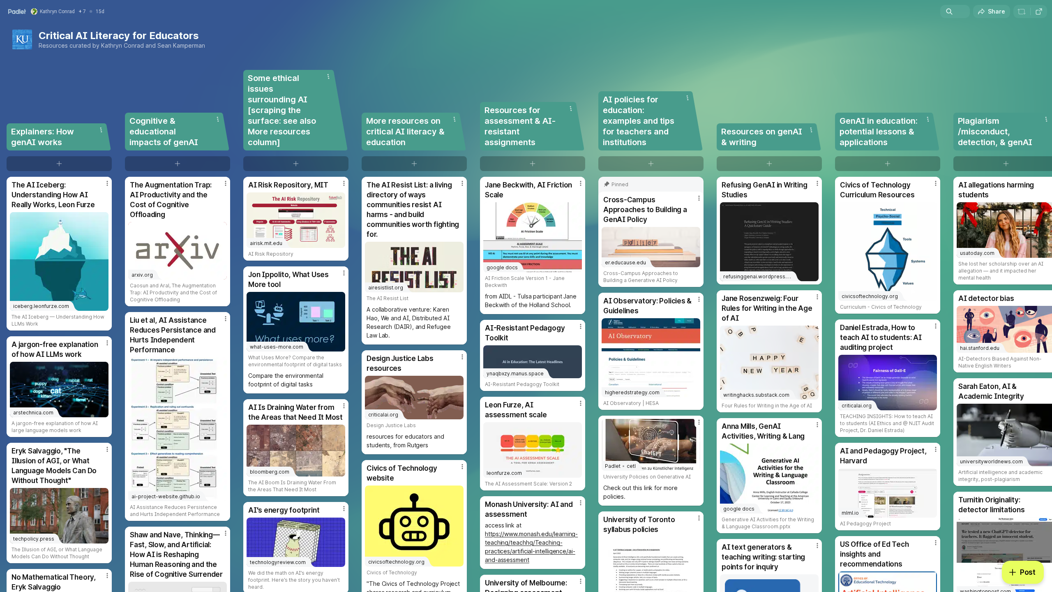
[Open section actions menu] (101, 130)
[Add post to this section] (59, 163)
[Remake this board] (1021, 11)
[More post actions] (107, 183)
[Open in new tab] (1039, 11)
